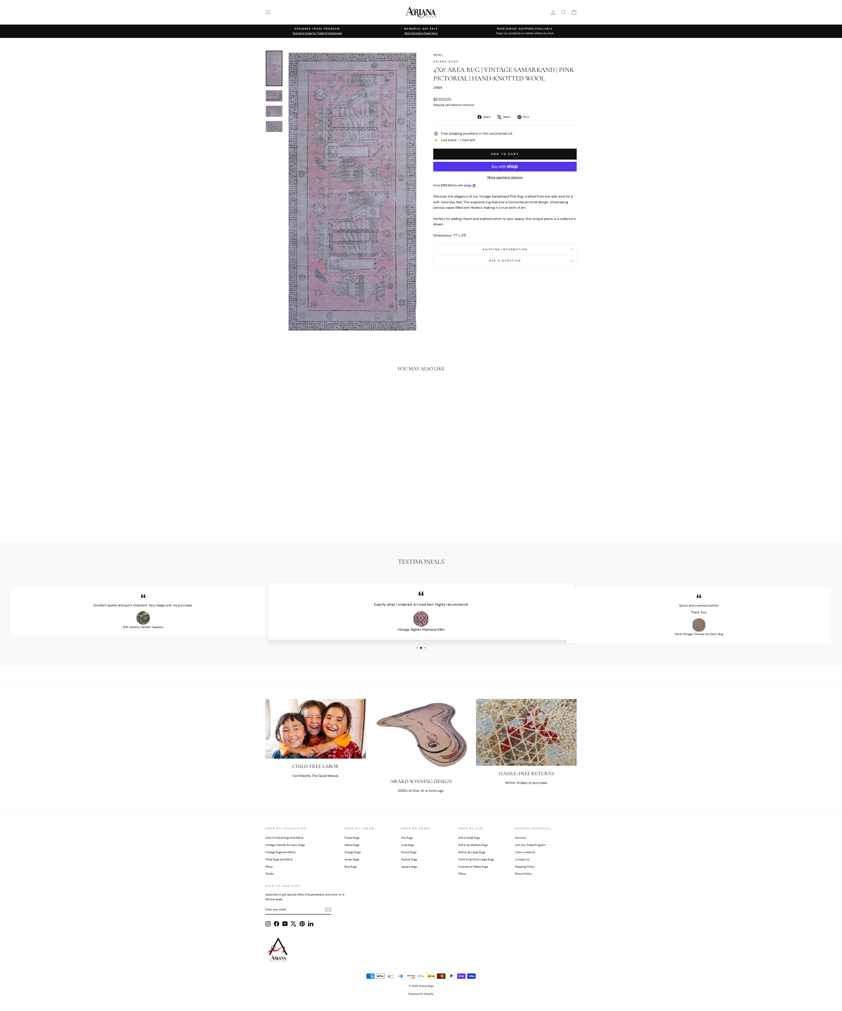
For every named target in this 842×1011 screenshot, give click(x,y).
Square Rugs (409, 867)
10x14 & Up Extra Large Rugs (476, 859)
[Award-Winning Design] (421, 736)
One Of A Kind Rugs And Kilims (284, 838)
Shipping (438, 105)
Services (520, 838)
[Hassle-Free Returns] (526, 732)
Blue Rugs (350, 867)
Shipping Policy (524, 867)
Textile (269, 874)
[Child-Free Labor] (315, 729)
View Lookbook (525, 852)
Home (437, 55)
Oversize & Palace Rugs (473, 867)
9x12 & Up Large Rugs (471, 852)
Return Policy (523, 874)
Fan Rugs (407, 838)
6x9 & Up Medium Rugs (473, 845)
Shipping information (505, 249)
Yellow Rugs (351, 845)
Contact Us (522, 859)
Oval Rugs (407, 845)
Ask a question (505, 260)
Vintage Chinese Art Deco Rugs (285, 845)
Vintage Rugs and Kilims (280, 852)
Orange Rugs (352, 852)
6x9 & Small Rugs (469, 838)
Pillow (269, 867)
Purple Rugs (351, 838)
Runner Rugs (409, 859)
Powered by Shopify (421, 994)
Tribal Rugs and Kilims (279, 859)
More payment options (505, 177)
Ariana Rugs (446, 61)
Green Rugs (351, 859)
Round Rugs (408, 852)
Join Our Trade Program (530, 845)
